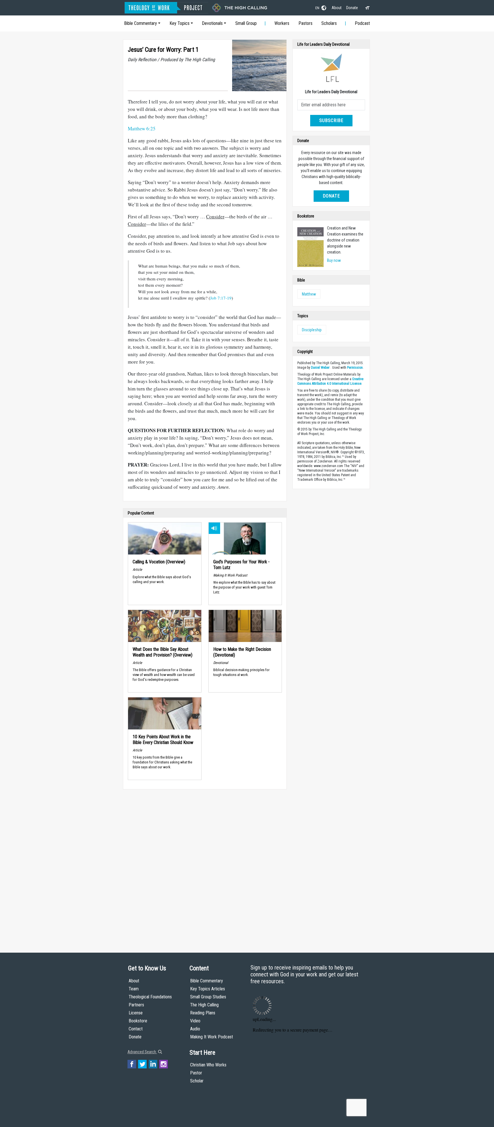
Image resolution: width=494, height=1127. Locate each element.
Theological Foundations (150, 997)
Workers (281, 23)
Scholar (197, 1081)
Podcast (362, 23)
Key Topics (180, 23)
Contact (136, 1029)
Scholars (329, 23)
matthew (309, 294)
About (337, 7)
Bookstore (138, 1021)
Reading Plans (202, 1013)
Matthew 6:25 (142, 128)
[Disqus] (205, 865)
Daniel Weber (320, 368)
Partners (136, 1005)
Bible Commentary (140, 23)
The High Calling (204, 1005)
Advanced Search (142, 1052)
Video (195, 1021)
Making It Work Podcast (211, 1037)
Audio (195, 1029)
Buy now (334, 260)
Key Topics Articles (207, 989)
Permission (355, 368)
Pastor (196, 1073)
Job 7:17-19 (221, 298)
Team (134, 989)
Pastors (305, 23)
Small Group (246, 23)
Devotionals (212, 23)
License (136, 1013)
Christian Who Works (208, 1065)
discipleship (312, 330)
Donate (352, 7)
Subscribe (331, 120)
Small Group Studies (208, 997)
